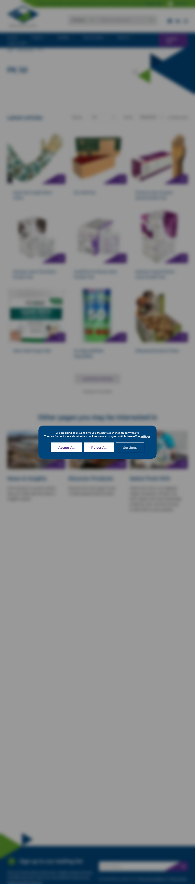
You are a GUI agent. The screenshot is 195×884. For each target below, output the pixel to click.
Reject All (98, 447)
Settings (130, 447)
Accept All (66, 447)
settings (145, 436)
